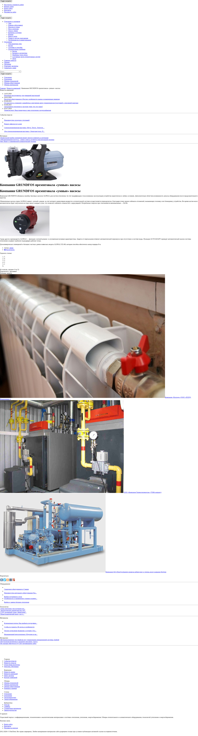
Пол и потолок (13, 29)
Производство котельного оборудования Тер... (20, 593)
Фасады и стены (14, 27)
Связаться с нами (10, 68)
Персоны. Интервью (11, 666)
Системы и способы (15, 47)
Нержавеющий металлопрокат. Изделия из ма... (21, 634)
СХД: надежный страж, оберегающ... (13, 612)
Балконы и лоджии (15, 33)
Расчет (10, 45)
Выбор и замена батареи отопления (16, 602)
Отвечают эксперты (11, 66)
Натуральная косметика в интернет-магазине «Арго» (19, 642)
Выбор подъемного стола (13, 597)
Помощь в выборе (10, 688)
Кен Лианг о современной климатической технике (18, 141)
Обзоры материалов (11, 85)
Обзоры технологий (11, 81)
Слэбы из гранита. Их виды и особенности (19, 627)
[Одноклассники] (7, 580)
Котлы (14, 51)
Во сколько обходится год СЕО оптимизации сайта (18, 643)
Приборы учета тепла (20, 55)
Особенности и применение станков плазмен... (20, 598)
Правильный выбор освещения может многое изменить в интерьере (24, 138)
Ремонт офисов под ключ (13, 124)
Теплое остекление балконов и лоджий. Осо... (20, 631)
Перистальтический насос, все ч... (12, 614)
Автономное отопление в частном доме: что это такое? (23, 107)
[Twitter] (4, 580)
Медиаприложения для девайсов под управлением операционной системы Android (29, 640)
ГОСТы (6, 705)
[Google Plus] (13, 580)
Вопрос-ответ (9, 6)
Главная (3, 88)
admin (11, 248)
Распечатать (10, 250)
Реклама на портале (11, 728)
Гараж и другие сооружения (18, 38)
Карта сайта (8, 8)
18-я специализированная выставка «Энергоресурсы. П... (24, 131)
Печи (14, 58)
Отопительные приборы (16, 49)
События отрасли (10, 661)
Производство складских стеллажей (16, 120)
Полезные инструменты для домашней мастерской (22, 95)
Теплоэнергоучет (10, 697)
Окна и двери (13, 31)
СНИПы (7, 706)
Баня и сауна (12, 36)
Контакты (7, 10)
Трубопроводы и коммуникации (19, 40)
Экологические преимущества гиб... (13, 610)
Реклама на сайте (10, 12)
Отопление (8, 42)
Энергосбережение (11, 699)
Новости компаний (13, 88)
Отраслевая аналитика (12, 665)
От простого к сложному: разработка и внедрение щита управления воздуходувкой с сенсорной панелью (41, 103)
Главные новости (10, 60)
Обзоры (7, 62)
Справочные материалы (12, 708)
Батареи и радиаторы (19, 53)
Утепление (8, 77)
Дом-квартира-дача (15, 44)
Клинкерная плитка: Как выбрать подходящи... (20, 623)
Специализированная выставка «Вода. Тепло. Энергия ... (24, 128)
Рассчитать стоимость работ (14, 5)
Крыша (10, 34)
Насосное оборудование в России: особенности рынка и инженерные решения (32, 99)
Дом (9, 23)
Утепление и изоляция (12, 21)
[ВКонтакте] (1, 580)
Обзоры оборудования (12, 83)
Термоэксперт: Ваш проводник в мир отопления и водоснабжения (27, 110)
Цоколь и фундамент (15, 25)
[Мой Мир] (10, 580)
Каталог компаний (10, 677)
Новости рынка (9, 672)
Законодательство (10, 710)
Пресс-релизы (9, 676)
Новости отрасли (10, 663)
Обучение (7, 64)
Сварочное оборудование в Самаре (16, 589)
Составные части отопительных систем (26, 57)
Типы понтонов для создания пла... (12, 609)
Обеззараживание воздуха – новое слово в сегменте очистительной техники (27, 139)
